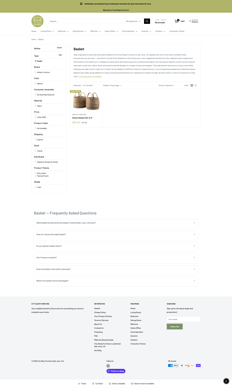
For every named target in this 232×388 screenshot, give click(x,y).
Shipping (38, 134)
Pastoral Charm (43, 176)
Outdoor (158, 31)
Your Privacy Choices (103, 316)
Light (39, 187)
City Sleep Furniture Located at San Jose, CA (107, 344)
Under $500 (41, 117)
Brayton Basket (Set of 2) (82, 118)
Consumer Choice (176, 31)
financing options (55, 263)
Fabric (39, 106)
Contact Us (99, 328)
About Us (98, 324)
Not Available (42, 128)
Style (36, 145)
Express (40, 140)
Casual (39, 151)
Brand (37, 67)
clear (60, 55)
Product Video (41, 123)
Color (36, 78)
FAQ (96, 336)
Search (97, 308)
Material (38, 100)
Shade (37, 181)
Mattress (94, 31)
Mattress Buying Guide (103, 340)
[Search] (147, 21)
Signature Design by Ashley (47, 162)
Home (33, 31)
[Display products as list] (196, 85)
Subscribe (174, 326)
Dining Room (78, 31)
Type (36, 55)
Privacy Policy (100, 312)
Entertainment (128, 31)
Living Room (46, 31)
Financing (98, 332)
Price (36, 111)
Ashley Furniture (43, 72)
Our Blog (98, 350)
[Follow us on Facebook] (108, 365)
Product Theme (41, 168)
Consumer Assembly (44, 89)
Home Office (110, 31)
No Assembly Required (45, 95)
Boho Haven (41, 173)
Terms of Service (101, 320)
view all (59, 47)
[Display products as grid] (192, 85)
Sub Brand (39, 156)
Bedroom (62, 31)
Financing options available (90, 76)
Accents (145, 31)
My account (160, 22)
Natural (40, 84)
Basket (41, 39)
